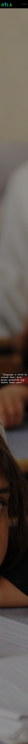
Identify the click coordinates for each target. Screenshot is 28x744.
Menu (25, 4)
